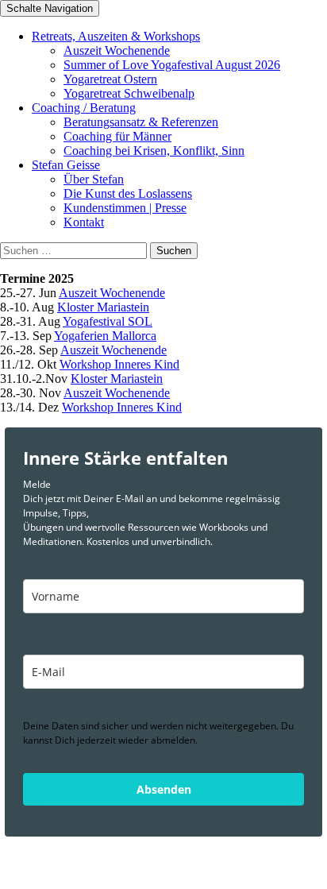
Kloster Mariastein (103, 307)
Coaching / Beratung (84, 107)
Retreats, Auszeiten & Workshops (116, 36)
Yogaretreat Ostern (110, 79)
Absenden (164, 789)
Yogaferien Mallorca (105, 335)
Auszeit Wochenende (116, 50)
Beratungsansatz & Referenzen (140, 122)
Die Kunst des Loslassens (127, 193)
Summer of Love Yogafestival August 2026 (171, 65)
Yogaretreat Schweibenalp (128, 93)
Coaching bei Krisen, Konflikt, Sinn (153, 150)
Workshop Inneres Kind (119, 364)
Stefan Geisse (66, 165)
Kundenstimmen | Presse (125, 208)
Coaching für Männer (117, 136)
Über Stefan (93, 179)
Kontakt (83, 222)
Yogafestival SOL (107, 321)
